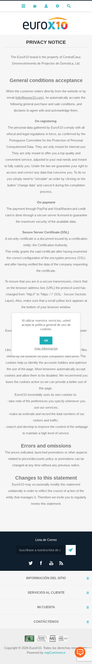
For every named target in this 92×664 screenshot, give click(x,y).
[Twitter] (30, 563)
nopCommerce (54, 652)
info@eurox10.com (29, 97)
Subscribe (71, 550)
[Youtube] (51, 563)
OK (46, 340)
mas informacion (46, 348)
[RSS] (61, 563)
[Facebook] (40, 563)
